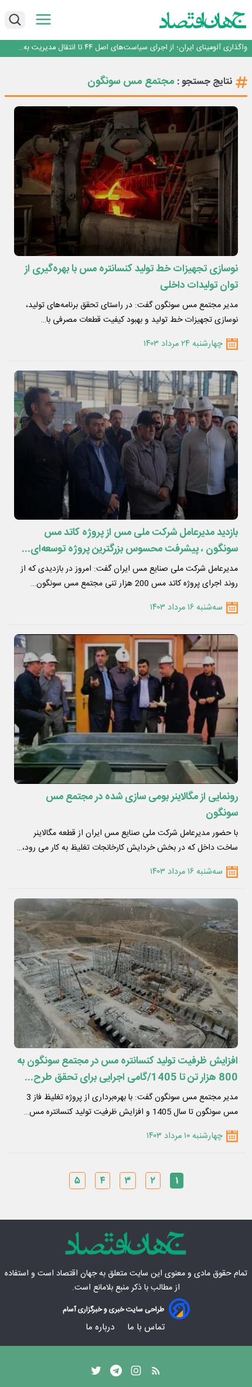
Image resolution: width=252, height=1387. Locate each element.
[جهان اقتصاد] (203, 20)
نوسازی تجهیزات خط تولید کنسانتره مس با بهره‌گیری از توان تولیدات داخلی (131, 277)
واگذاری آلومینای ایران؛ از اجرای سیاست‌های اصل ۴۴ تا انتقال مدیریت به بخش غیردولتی (135, 48)
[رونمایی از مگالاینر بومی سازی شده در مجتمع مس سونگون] (126, 709)
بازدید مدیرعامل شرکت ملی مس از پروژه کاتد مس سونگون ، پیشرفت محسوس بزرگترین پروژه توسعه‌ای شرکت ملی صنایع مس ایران (134, 540)
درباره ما (101, 1327)
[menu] (43, 20)
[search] (15, 20)
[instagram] (136, 1373)
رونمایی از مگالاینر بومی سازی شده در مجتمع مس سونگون (142, 805)
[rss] (156, 1373)
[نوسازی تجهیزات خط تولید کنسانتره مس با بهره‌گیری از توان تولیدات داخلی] (126, 181)
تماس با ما (147, 1327)
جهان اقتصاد (76, 1274)
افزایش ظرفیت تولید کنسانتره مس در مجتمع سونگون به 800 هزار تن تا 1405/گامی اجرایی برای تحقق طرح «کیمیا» (127, 1069)
